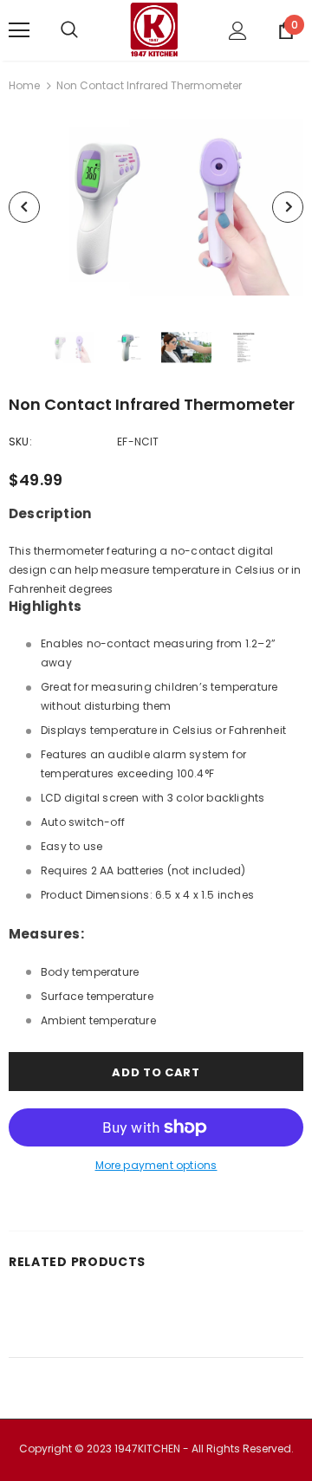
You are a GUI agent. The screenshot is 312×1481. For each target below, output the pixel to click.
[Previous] (24, 207)
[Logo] (154, 30)
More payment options (156, 1165)
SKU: (20, 441)
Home (24, 85)
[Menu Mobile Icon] (19, 30)
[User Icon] (238, 31)
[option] (156, 207)
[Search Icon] (87, 30)
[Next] (287, 207)
